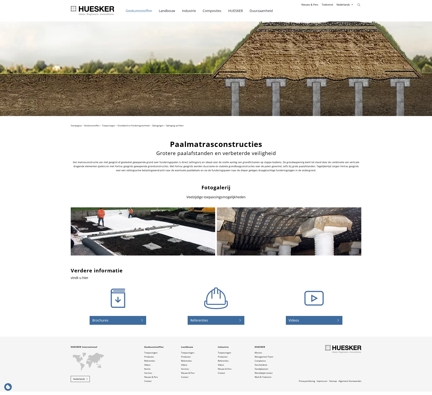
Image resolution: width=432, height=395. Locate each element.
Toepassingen (108, 125)
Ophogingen (158, 125)
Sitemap (333, 381)
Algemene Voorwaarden (350, 381)
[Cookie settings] (8, 387)
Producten (149, 356)
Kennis (147, 368)
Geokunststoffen (139, 11)
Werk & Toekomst (263, 377)
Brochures (100, 320)
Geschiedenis (261, 364)
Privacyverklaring (307, 381)
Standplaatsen (261, 368)
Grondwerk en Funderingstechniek (133, 125)
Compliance (260, 360)
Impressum (322, 381)
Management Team (264, 356)
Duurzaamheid (261, 11)
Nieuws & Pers (309, 4)
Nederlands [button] (79, 378)
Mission (258, 352)
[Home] (93, 11)
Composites (212, 11)
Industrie (189, 11)
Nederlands (343, 4)
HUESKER (235, 11)
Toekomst (327, 4)
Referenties (199, 320)
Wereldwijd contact (264, 373)
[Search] (359, 4)
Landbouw (167, 11)
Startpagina (76, 125)
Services (148, 373)
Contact (148, 381)
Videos (294, 320)
